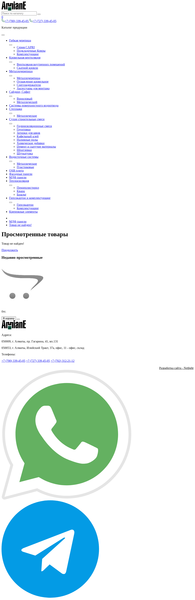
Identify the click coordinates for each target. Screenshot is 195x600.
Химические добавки (31, 143)
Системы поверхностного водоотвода (33, 105)
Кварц (21, 191)
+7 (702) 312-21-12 (62, 360)
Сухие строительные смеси (27, 119)
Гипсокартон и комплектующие (29, 198)
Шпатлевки (24, 150)
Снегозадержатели (29, 85)
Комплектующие (28, 54)
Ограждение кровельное (33, 81)
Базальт (21, 194)
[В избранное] (18, 319)
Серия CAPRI (26, 47)
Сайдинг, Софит (19, 91)
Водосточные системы (23, 156)
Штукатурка (25, 153)
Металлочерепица (21, 71)
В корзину (8, 318)
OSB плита (16, 170)
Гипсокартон (25, 204)
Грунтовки (24, 129)
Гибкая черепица (20, 40)
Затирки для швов (28, 132)
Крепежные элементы (23, 211)
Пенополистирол (28, 187)
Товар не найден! (20, 225)
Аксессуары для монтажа (33, 88)
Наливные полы (27, 139)
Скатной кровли (27, 67)
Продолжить (10, 250)
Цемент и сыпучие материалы (36, 146)
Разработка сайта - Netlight (176, 368)
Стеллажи (15, 109)
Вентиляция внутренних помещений (41, 64)
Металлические (27, 115)
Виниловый (24, 98)
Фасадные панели (20, 174)
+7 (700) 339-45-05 (17, 21)
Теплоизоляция (19, 180)
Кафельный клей (28, 136)
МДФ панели (17, 177)
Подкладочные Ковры (31, 50)
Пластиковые (25, 167)
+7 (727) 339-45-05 (44, 21)
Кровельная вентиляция (24, 57)
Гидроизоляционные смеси (34, 126)
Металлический (27, 102)
